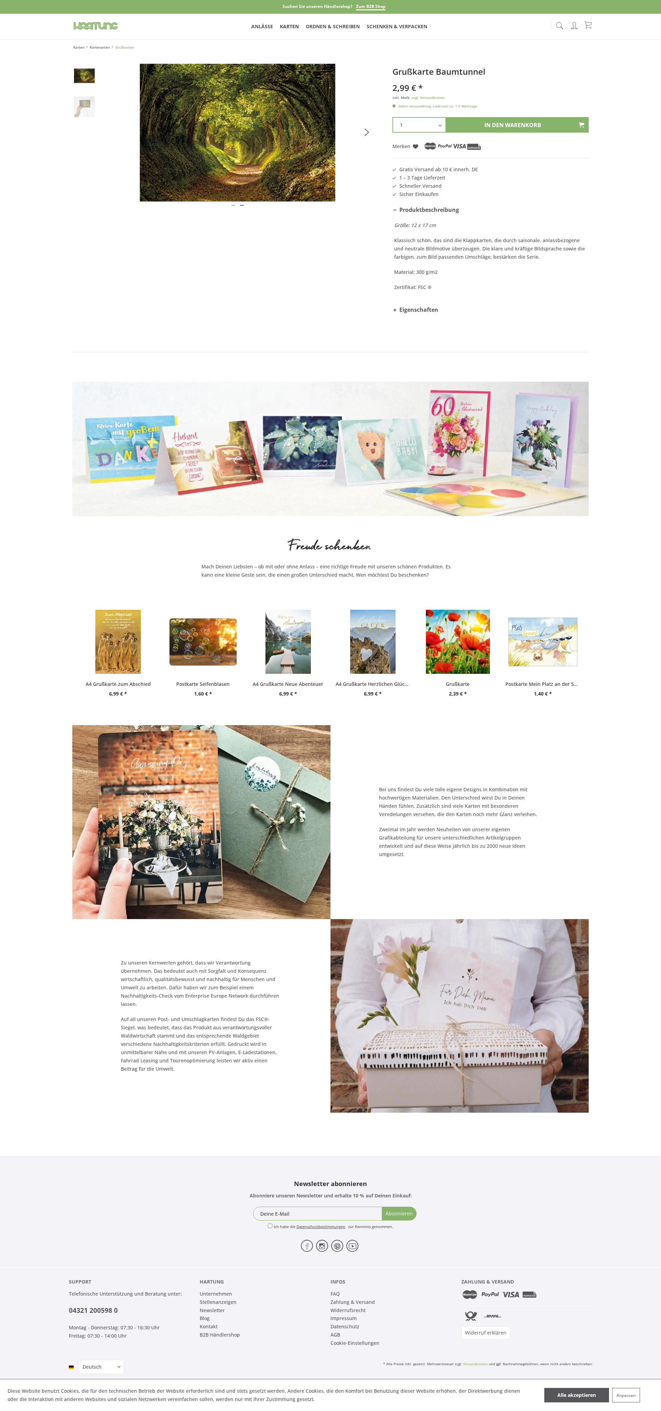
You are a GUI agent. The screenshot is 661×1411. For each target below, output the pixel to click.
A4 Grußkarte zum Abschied (118, 684)
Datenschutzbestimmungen (320, 1226)
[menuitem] (559, 24)
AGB (335, 1334)
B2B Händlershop (220, 1334)
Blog (205, 1318)
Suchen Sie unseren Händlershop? (318, 6)
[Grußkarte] (458, 642)
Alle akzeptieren (576, 1395)
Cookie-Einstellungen (354, 1343)
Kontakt (209, 1326)
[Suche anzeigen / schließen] (559, 23)
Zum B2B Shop (371, 6)
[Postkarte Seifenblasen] (203, 642)
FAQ (335, 1293)
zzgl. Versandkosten (428, 97)
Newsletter (212, 1310)
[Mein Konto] (575, 24)
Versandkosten (475, 1363)
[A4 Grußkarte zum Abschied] (118, 642)
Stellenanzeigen (218, 1302)
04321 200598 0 (93, 1310)
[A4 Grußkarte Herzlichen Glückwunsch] (373, 642)
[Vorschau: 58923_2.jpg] (84, 107)
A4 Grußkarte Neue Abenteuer (288, 684)
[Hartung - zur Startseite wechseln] (96, 25)
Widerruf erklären (485, 1332)
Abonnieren (399, 1213)
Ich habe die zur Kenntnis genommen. (333, 1226)
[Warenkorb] (589, 25)
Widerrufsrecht (348, 1310)
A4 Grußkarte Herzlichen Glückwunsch (373, 684)
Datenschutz (344, 1326)
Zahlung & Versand (352, 1302)
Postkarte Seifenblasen (203, 684)
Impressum (343, 1318)
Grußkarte (458, 684)
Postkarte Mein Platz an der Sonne (542, 684)
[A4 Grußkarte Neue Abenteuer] (288, 642)
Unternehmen (216, 1293)
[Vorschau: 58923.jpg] (84, 76)
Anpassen (626, 1395)
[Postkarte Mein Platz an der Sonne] (542, 642)
